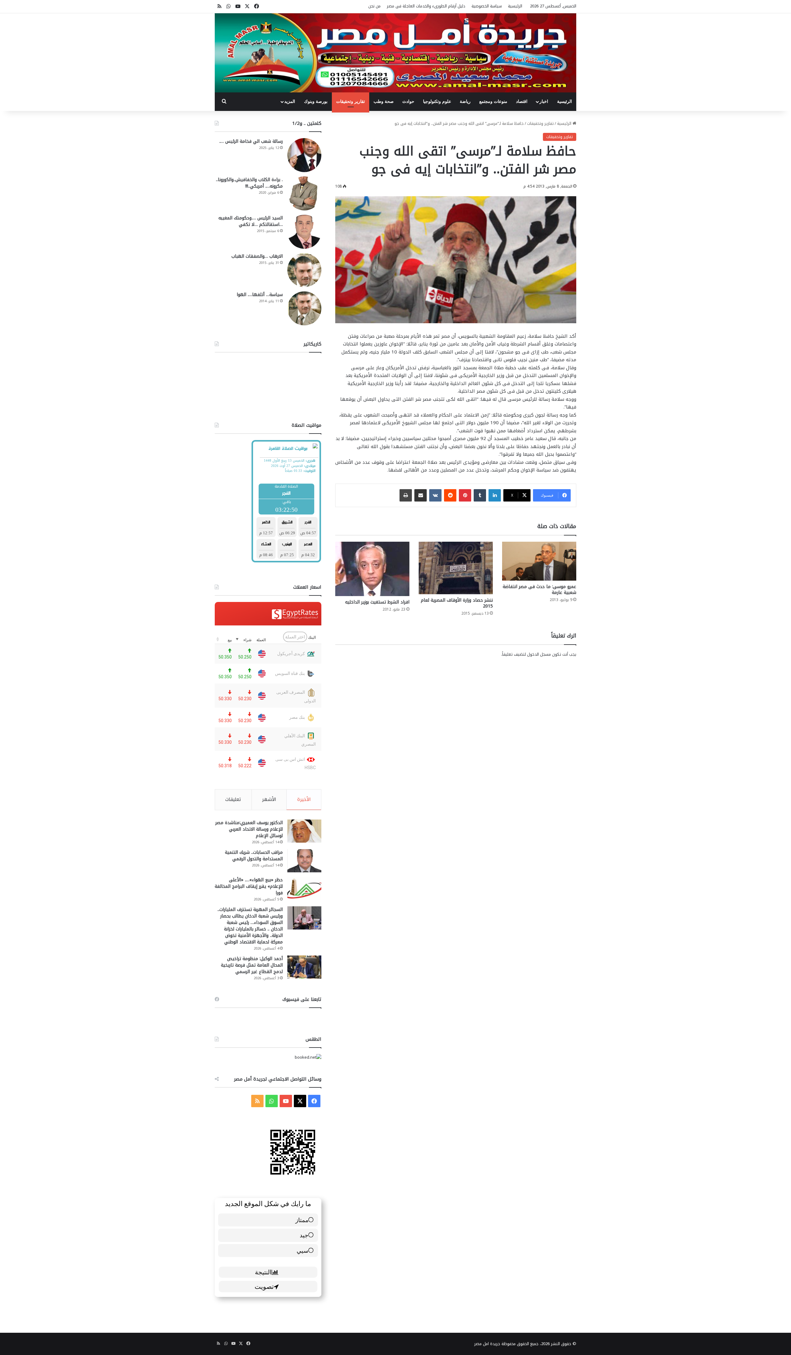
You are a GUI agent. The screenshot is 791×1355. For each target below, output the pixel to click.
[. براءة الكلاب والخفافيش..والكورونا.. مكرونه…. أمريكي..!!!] (304, 193)
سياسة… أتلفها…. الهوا (260, 294)
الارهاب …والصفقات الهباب (257, 256)
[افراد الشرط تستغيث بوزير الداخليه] (372, 569)
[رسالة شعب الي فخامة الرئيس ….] (304, 155)
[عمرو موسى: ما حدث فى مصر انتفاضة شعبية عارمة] (539, 561)
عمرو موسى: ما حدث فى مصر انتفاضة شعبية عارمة (539, 589)
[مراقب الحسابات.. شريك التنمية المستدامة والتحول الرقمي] (304, 860)
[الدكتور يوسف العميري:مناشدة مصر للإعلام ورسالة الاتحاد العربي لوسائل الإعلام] (304, 831)
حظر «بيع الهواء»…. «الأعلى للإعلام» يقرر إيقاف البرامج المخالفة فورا (249, 886)
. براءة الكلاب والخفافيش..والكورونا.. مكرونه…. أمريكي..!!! (249, 183)
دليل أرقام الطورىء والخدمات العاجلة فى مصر (426, 6)
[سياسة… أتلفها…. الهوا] (304, 308)
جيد (304, 1235)
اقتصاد (521, 101)
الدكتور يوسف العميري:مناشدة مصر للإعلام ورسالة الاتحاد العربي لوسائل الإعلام (249, 829)
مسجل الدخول (539, 654)
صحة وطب (384, 101)
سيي (302, 1250)
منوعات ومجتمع (493, 101)
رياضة (465, 101)
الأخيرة (304, 799)
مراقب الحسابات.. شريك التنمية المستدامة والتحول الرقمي (254, 855)
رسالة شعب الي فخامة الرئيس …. (251, 141)
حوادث (408, 101)
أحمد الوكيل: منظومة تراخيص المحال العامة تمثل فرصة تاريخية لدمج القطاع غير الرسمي (252, 965)
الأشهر (269, 799)
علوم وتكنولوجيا (437, 101)
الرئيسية (515, 6)
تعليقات (233, 799)
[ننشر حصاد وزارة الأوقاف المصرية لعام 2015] (456, 568)
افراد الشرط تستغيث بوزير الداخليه (377, 602)
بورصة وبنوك (316, 101)
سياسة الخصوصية (487, 6)
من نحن (374, 6)
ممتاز (301, 1219)
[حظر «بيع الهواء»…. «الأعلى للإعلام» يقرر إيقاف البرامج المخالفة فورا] (304, 888)
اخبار (543, 101)
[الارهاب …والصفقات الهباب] (304, 270)
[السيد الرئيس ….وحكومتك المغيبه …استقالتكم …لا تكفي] (304, 232)
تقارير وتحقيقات (350, 101)
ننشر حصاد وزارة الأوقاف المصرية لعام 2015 (457, 603)
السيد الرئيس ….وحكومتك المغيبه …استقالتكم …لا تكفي (250, 221)
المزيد (289, 101)
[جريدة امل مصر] (395, 52)
